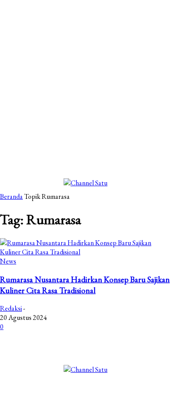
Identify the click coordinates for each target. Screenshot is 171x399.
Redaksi (11, 308)
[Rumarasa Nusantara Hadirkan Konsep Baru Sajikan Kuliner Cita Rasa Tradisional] (85, 252)
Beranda (11, 196)
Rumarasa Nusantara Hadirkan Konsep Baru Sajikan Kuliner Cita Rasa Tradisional (85, 285)
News (8, 261)
